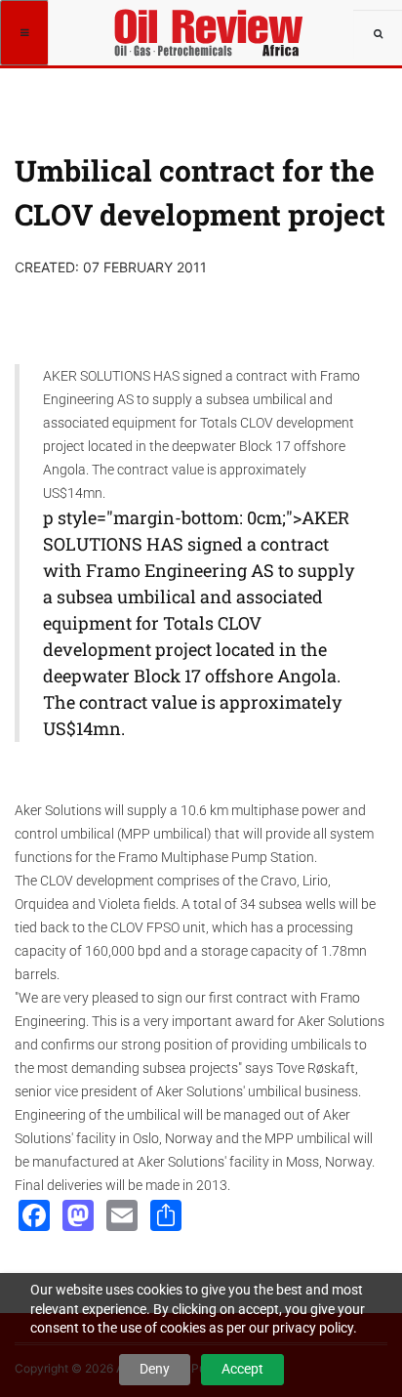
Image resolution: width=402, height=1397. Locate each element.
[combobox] (377, 34)
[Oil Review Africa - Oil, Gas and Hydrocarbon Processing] (211, 24)
